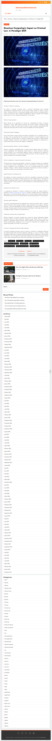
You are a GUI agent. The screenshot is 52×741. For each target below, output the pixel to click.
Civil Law (6, 602)
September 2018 (8, 547)
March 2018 (7, 563)
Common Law (7, 608)
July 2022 (7, 434)
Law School (7, 670)
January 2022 (7, 451)
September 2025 (8, 347)
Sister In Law (7, 703)
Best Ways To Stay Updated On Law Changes (14, 297)
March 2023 (7, 412)
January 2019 (7, 535)
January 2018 (7, 569)
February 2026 (8, 333)
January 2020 (7, 502)
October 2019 (8, 510)
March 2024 (7, 378)
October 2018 (8, 544)
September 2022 (8, 429)
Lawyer (6, 681)
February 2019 (8, 533)
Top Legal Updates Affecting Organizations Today (15, 308)
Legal (6, 686)
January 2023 (7, 417)
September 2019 (8, 513)
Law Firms (7, 664)
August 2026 (7, 316)
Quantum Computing (9, 246)
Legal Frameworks (34, 243)
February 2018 (8, 566)
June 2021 (7, 471)
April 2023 (7, 409)
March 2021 (7, 479)
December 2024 (8, 367)
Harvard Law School (9, 644)
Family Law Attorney (9, 625)
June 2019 (7, 521)
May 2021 (7, 474)
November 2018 (8, 541)
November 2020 (8, 482)
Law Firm (6, 658)
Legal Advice (7, 692)
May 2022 (7, 440)
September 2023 (8, 395)
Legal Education (24, 243)
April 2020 (7, 493)
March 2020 (7, 496)
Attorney (6, 24)
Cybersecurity (20, 241)
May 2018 (7, 558)
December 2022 (8, 420)
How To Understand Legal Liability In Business (14, 300)
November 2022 (8, 423)
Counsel (6, 613)
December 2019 (8, 504)
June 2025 (7, 353)
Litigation (7, 698)
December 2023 (8, 386)
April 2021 (7, 476)
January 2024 (7, 384)
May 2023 (7, 406)
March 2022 (7, 445)
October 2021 (8, 459)
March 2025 (7, 361)
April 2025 (7, 358)
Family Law (7, 619)
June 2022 (7, 437)
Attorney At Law (8, 588)
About (6, 580)
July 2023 (7, 400)
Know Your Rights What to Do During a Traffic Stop (29, 267)
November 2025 (8, 341)
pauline (6, 34)
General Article (8, 641)
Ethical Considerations (38, 241)
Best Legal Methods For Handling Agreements (15, 303)
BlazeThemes (43, 737)
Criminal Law (12, 241)
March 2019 (7, 530)
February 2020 (8, 499)
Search (5, 287)
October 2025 (8, 344)
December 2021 (8, 454)
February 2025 (8, 364)
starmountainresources (26, 7)
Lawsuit (6, 675)
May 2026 (7, 325)
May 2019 (7, 524)
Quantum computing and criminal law (18, 192)
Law (5, 650)
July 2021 (7, 468)
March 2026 (7, 330)
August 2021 (7, 465)
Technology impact (34, 246)
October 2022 (8, 426)
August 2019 (7, 516)
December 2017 (8, 572)
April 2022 (7, 443)
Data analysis (28, 241)
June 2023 (7, 403)
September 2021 (8, 462)
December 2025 (8, 339)
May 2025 (7, 355)
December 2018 (8, 538)
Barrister (6, 594)
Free (5, 633)
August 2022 (7, 431)
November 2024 (8, 370)
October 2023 (8, 392)
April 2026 (7, 327)
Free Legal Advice (8, 636)
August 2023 (7, 398)
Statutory (6, 723)
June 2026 (7, 322)
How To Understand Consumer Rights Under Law (15, 306)
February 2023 (8, 415)
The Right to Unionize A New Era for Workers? (28, 276)
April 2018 (7, 561)
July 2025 (7, 350)
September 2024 (8, 372)
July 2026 (7, 319)
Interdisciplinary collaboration (11, 243)
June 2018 (7, 555)
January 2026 (7, 336)
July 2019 (7, 519)
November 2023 (8, 389)
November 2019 (8, 507)
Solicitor (6, 709)
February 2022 (8, 448)
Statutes (6, 717)
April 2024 (7, 375)
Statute (6, 714)
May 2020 (7, 490)
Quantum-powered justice (22, 246)
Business (6, 599)
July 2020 (7, 485)
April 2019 (7, 527)
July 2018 (7, 552)
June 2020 (7, 488)
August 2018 (7, 549)
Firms (6, 630)
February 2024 (8, 381)
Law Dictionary (8, 653)
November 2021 (8, 457)
